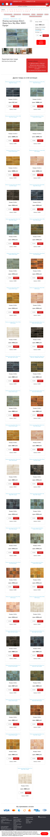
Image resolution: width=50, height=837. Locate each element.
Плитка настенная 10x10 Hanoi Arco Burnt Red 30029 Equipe (37, 700)
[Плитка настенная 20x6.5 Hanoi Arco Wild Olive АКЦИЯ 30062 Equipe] (37, 366)
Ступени (46, 14)
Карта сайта (28, 822)
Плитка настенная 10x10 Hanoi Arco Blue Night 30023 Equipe (37, 631)
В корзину (46, 35)
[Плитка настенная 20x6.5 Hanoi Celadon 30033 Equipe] (13, 263)
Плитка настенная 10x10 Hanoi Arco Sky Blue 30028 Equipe (13, 666)
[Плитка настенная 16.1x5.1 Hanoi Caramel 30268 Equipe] (13, 160)
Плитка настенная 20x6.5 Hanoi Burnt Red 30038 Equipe (37, 254)
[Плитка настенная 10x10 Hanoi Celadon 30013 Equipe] (37, 538)
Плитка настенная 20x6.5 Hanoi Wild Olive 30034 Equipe (37, 220)
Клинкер (12, 16)
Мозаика (33, 14)
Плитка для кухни (26, 14)
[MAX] (11, 4)
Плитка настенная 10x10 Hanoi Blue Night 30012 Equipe (13, 494)
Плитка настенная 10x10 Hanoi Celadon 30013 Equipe (37, 529)
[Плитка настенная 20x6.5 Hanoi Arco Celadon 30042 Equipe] (13, 401)
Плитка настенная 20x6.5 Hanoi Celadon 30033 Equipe (13, 254)
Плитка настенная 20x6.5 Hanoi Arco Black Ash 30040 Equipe (37, 323)
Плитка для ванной (8, 14)
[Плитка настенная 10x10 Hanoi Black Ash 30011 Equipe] (37, 469)
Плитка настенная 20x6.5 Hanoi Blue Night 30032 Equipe (37, 185)
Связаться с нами (29, 819)
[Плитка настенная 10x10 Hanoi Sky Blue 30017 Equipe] (37, 504)
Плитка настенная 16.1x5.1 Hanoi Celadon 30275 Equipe (37, 117)
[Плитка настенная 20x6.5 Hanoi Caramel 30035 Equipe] (13, 298)
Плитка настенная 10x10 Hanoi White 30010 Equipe (37, 597)
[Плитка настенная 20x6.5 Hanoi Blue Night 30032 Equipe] (37, 195)
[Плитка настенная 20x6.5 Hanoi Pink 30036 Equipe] (37, 298)
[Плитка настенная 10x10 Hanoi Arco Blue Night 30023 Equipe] (37, 641)
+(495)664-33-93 (17, 1)
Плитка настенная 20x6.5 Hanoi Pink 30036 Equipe (37, 288)
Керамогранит (40, 14)
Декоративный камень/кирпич (35, 16)
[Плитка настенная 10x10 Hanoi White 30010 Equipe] (37, 607)
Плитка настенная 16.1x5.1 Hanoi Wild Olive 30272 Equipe (13, 117)
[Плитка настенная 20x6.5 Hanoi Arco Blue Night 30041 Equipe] (13, 366)
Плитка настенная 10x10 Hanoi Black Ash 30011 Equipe (37, 460)
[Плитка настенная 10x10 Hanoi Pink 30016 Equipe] (13, 607)
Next (33, 50)
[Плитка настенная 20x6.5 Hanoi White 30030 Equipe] (13, 332)
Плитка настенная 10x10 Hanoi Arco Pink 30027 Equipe (37, 734)
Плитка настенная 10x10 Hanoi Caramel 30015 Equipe (37, 563)
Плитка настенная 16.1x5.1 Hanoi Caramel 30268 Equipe (13, 151)
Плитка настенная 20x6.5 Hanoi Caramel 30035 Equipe (13, 288)
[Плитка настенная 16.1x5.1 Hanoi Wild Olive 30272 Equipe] (13, 126)
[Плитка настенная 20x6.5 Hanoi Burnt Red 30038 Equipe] (37, 263)
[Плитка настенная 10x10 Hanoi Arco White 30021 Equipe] (25, 778)
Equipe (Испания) (13, 18)
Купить (16, 106)
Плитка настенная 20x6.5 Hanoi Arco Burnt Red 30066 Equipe (37, 391)
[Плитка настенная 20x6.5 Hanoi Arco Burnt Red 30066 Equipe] (37, 401)
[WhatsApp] (7, 4)
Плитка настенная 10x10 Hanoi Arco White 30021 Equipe (25, 769)
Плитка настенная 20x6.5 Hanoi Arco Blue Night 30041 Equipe (13, 357)
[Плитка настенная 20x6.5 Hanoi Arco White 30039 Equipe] (13, 469)
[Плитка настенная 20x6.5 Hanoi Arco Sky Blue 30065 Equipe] (17, 38)
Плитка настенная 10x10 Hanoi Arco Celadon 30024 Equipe (13, 700)
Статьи (14, 830)
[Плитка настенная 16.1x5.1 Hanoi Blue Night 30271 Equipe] (13, 92)
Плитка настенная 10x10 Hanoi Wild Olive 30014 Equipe (13, 529)
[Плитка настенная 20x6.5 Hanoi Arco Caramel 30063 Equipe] (13, 435)
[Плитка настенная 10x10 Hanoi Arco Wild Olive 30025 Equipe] (37, 675)
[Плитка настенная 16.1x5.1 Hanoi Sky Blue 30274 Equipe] (37, 92)
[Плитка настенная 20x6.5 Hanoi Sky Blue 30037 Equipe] (13, 229)
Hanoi (20, 18)
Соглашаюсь (44, 833)
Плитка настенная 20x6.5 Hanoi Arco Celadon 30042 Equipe (13, 391)
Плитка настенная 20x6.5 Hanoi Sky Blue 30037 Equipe (13, 220)
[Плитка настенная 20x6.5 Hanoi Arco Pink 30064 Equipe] (37, 435)
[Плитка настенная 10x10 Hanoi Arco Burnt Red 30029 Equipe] (37, 710)
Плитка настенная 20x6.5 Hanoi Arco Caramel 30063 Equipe (13, 426)
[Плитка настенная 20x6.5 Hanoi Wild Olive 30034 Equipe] (37, 229)
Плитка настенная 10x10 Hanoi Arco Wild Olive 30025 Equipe (37, 666)
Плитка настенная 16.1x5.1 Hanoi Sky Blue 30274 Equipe (37, 82)
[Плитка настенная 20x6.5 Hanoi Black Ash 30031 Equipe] (13, 195)
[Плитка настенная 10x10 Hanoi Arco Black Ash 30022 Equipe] (13, 641)
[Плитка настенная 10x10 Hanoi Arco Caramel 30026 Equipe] (13, 744)
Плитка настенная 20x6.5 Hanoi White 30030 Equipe (13, 323)
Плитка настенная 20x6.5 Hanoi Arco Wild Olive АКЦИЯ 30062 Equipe (37, 357)
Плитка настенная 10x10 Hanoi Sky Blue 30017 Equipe (37, 494)
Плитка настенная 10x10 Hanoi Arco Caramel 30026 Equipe (13, 734)
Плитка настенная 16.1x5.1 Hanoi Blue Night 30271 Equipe (13, 82)
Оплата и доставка (17, 824)
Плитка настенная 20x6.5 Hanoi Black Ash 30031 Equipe (12, 185)
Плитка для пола (17, 14)
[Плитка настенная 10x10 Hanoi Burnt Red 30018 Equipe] (13, 572)
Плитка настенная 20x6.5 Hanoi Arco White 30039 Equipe (13, 460)
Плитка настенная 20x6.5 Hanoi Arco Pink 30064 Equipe (37, 426)
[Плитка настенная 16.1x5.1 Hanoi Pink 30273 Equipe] (37, 160)
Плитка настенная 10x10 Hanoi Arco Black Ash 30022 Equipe (13, 631)
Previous (1, 50)
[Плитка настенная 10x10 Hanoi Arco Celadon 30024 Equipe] (13, 710)
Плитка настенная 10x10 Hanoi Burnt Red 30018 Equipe (13, 563)
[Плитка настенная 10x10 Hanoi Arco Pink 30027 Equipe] (37, 744)
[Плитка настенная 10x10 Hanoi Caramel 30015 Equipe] (37, 572)
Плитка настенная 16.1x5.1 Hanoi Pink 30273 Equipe (37, 151)
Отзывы (27, 820)
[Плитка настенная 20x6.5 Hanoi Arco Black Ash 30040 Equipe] (37, 332)
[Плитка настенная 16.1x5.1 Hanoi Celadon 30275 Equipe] (37, 126)
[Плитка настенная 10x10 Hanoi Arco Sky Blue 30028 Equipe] (13, 675)
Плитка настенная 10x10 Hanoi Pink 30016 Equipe (13, 597)
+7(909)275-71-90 (30, 1)
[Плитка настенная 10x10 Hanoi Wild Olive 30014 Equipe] (13, 538)
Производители (6, 18)
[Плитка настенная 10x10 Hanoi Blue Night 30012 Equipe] (13, 504)
